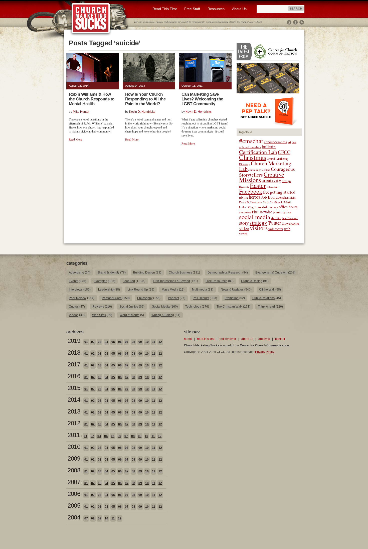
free (266, 192)
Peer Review (77, 298)
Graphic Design (251, 281)
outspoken (245, 212)
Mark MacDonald (273, 202)
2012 (74, 423)
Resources (216, 9)
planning (279, 212)
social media (254, 217)
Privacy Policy (264, 352)
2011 (74, 435)
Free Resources (216, 281)
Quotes (74, 306)
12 (160, 342)
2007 (74, 482)
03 (99, 342)
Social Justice (128, 306)
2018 (74, 352)
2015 (74, 387)
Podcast (173, 298)
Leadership (106, 289)
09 (140, 342)
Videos (73, 315)
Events (73, 281)
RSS (301, 22)
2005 (74, 505)
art (289, 142)
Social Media (161, 306)
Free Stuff (192, 9)
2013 (74, 411)
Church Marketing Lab (265, 166)
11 (153, 342)
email (275, 187)
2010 (74, 446)
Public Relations (263, 298)
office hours (288, 207)
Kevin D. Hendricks (142, 111)
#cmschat (251, 140)
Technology (193, 306)
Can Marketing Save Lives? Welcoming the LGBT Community (202, 99)
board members (251, 147)
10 (147, 342)
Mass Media (170, 289)
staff (274, 218)
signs (288, 212)
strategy (258, 222)
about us (247, 339)
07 (126, 342)
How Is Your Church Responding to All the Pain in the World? (145, 99)
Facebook (295, 22)
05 (113, 342)
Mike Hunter (81, 111)
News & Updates (232, 289)
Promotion (232, 298)
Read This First (164, 9)
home (188, 339)
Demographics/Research (225, 272)
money (273, 207)
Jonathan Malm (287, 197)
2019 (74, 340)
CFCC (284, 152)
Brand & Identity (108, 272)
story (244, 223)
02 (93, 342)
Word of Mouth (129, 315)
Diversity (244, 187)
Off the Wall (267, 289)
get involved (228, 339)
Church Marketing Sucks (91, 18)
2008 (74, 470)
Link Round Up (137, 289)
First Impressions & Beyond (171, 281)
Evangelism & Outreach (271, 272)
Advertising (76, 272)
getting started (282, 192)
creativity (271, 180)
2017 (74, 364)
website (243, 233)
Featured (129, 281)
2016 (74, 376)
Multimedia (199, 289)
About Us (239, 9)
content (266, 170)
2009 (74, 458)
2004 (74, 517)
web (287, 228)
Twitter (289, 22)
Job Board (269, 197)
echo (269, 187)
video (244, 228)
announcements (275, 141)
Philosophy (144, 298)
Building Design (144, 272)
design (286, 181)
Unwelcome (290, 223)
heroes (255, 197)
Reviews (98, 306)
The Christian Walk (229, 306)
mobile (263, 206)
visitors (259, 228)
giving (243, 197)
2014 (74, 399)
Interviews (76, 289)
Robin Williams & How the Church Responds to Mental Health (91, 99)
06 (120, 342)
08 (133, 342)
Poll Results (201, 298)
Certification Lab (258, 152)
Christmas (252, 157)
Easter (258, 185)
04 (106, 342)
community (255, 170)
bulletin (269, 147)
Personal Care (112, 298)
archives (264, 339)
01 (86, 342)
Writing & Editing (162, 315)
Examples (100, 281)
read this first (205, 339)
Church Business (180, 272)
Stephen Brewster (287, 218)
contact (280, 339)
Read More (75, 139)
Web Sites (99, 315)
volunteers (275, 228)
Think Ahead (266, 306)
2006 (74, 493)
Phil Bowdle (262, 212)
